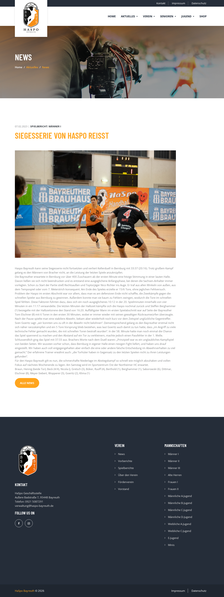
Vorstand (123, 489)
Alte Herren (175, 475)
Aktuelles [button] (128, 16)
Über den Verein (128, 475)
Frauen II (173, 489)
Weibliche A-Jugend (179, 524)
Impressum (178, 3)
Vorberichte (125, 461)
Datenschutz (199, 3)
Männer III (174, 468)
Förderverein (126, 482)
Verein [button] (148, 16)
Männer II (173, 461)
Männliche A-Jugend (180, 496)
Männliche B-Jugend (180, 503)
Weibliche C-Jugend (179, 531)
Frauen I (173, 482)
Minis (171, 545)
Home (112, 16)
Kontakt (160, 3)
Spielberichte (126, 468)
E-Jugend (173, 538)
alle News (27, 383)
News (121, 454)
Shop (203, 16)
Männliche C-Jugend (180, 510)
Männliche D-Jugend (180, 517)
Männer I (173, 454)
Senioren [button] (167, 16)
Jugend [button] (186, 16)
